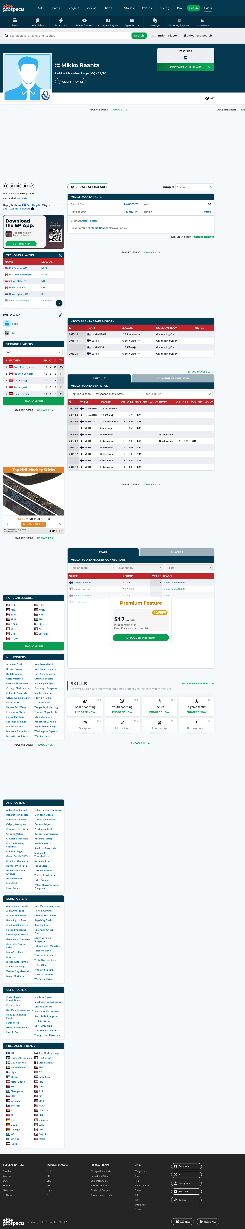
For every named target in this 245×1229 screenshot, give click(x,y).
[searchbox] (75, 35)
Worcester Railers (44, 979)
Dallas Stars (12, 702)
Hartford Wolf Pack (16, 865)
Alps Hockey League (50, 1053)
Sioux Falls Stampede (46, 1016)
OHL (43, 287)
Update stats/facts (91, 187)
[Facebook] (5, 185)
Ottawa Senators (43, 678)
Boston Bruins (14, 669)
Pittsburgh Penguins (45, 688)
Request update (203, 237)
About (138, 1176)
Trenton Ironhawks (45, 955)
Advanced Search (199, 35)
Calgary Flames (14, 678)
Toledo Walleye (42, 950)
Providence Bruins (44, 829)
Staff (103, 552)
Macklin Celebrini (24, 373)
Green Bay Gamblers (17, 1027)
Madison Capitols (43, 997)
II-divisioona (106, 441)
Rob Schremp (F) (18, 268)
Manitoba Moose (43, 814)
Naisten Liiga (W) (81, 73)
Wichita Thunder (43, 974)
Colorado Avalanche (17, 693)
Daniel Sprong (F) (18, 294)
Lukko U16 (98, 347)
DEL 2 (14, 1124)
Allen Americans (15, 910)
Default (99, 378)
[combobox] (75, 35)
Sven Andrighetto (24, 367)
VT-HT (88, 428)
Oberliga (15, 1129)
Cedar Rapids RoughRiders (13, 998)
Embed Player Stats (200, 371)
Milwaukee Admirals (45, 819)
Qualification (166, 434)
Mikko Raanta (99, 227)
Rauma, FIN (131, 211)
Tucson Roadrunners (46, 875)
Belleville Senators (16, 819)
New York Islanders (45, 669)
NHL (43, 281)
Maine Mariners (15, 976)
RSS (137, 1199)
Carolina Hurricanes (17, 683)
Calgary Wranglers (16, 824)
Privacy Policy (142, 1185)
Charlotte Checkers (17, 829)
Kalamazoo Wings (16, 966)
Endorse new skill (196, 683)
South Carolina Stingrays (42, 939)
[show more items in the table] (59, 303)
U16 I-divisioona (108, 408)
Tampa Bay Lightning (46, 707)
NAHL (42, 609)
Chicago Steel (13, 1005)
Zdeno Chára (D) (18, 281)
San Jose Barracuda (45, 848)
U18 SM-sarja (107, 415)
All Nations (8, 1195)
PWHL (42, 1139)
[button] (202, 22)
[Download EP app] (33, 232)
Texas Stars (40, 865)
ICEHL (14, 1143)
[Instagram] (18, 185)
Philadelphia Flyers (44, 683)
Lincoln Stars (13, 1032)
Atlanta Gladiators (16, 915)
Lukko (60, 73)
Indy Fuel (11, 957)
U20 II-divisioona (109, 421)
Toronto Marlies (43, 870)
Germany (8, 1190)
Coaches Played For (173, 378)
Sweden (7, 1171)
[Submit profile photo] (185, 58)
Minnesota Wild (14, 726)
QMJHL (14, 638)
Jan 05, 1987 (131, 204)
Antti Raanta (89, 220)
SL (12, 1115)
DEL (13, 1120)
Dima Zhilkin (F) (17, 287)
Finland (207, 211)
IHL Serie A (45, 1057)
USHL (42, 605)
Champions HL (19, 1091)
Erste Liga (44, 1077)
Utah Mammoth (43, 716)
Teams (55, 8)
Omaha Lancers (43, 1006)
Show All (138, 743)
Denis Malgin (21, 380)
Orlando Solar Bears (45, 915)
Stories (129, 8)
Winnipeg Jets (42, 736)
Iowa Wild (11, 883)
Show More (33, 401)
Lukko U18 (90, 415)
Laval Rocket (13, 888)
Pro (179, 8)
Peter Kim (22, 198)
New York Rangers (44, 673)
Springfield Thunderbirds (41, 854)
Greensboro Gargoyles (18, 939)
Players (177, 552)
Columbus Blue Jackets (19, 697)
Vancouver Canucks (45, 721)
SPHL (13, 619)
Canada (7, 1176)
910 (212, 98)
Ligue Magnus (47, 1062)
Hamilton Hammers (17, 861)
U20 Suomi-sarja (131, 334)
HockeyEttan (18, 1067)
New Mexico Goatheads (47, 906)
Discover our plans (186, 67)
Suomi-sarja (106, 428)
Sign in (208, 7)
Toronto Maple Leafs (45, 712)
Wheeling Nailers (43, 969)
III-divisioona (107, 434)
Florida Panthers (15, 716)
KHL (43, 294)
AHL (13, 609)
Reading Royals (42, 925)
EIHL (41, 1067)
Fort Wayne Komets (17, 934)
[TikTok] (31, 185)
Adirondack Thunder (17, 906)
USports (43, 1120)
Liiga (41, 624)
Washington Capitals (45, 731)
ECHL (14, 614)
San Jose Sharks (43, 693)
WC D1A (15, 1139)
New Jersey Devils (44, 664)
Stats (40, 8)
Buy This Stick (32, 524)
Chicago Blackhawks (17, 688)
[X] (12, 185)
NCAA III (43, 1110)
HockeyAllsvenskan (21, 1057)
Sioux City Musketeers (46, 1011)
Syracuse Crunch (43, 861)
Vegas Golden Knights (46, 726)
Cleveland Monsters (17, 838)
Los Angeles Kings (16, 721)
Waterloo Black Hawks (46, 1030)
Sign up (193, 7)
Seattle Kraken (42, 697)
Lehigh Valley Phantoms (47, 810)
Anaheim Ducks (15, 664)
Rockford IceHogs (44, 838)
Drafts (108, 8)
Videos (91, 8)
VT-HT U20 (90, 421)
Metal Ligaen (18, 1081)
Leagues (73, 8)
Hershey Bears (14, 878)
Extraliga (44, 633)
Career (138, 1209)
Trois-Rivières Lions (45, 960)
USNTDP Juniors (43, 1025)
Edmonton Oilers (15, 712)
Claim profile (72, 81)
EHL (13, 1086)
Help (137, 1180)
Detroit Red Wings (16, 707)
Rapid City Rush (43, 920)
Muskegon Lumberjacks (47, 1001)
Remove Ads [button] (120, 109)
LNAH (42, 1115)
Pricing (164, 8)
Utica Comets (41, 880)
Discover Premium (140, 637)
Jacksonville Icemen (17, 961)
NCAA (44, 274)
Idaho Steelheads (15, 952)
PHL (41, 1081)
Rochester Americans (46, 833)
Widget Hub (141, 1171)
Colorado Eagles (15, 851)
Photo (138, 1190)
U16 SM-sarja (129, 347)
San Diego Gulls (43, 843)
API (136, 1195)
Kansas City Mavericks (18, 971)
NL (40, 629)
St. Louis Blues (42, 702)
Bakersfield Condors (17, 814)
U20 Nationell (18, 1062)
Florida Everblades (16, 929)
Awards (146, 8)
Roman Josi (20, 387)
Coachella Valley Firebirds (15, 845)
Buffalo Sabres (14, 673)
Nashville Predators (17, 736)
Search (139, 35)
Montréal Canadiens (17, 731)
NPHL (44, 268)
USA (5, 1180)
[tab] (99, 378)
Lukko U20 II (99, 334)
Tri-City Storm (42, 1021)
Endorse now (85, 712)
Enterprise (140, 1204)
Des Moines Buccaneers (19, 1009)
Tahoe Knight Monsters (47, 945)
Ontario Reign (42, 824)
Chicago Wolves (14, 833)
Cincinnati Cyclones (17, 925)
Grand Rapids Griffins (18, 856)
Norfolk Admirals (43, 910)
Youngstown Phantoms (47, 1035)
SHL (41, 619)
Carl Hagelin (34, 205)
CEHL (42, 1072)
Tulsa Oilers (40, 965)
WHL (13, 629)
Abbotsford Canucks (17, 810)
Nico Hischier (21, 394)
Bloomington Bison (16, 920)
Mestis (14, 1077)
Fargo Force (12, 1022)
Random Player (166, 35)
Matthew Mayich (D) (20, 274)
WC (12, 1134)
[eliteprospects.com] (13, 8)
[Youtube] (25, 185)
